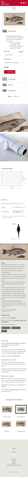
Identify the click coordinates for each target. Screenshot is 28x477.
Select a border (7, 59)
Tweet (17, 96)
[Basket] (23, 3)
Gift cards (14, 463)
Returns (14, 462)
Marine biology (6, 328)
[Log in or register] (21, 3)
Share (11, 96)
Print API (12, 472)
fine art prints (16, 356)
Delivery (3, 385)
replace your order (14, 389)
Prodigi (16, 472)
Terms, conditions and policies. (14, 465)
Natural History (16, 328)
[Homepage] (4, 3)
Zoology (4, 331)
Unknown (14, 9)
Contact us (14, 459)
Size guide (21, 51)
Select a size (13, 51)
